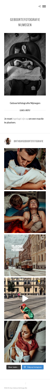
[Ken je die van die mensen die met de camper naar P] (25, 255)
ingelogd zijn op (20, 118)
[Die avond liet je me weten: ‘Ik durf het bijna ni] (25, 212)
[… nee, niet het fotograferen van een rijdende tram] (25, 298)
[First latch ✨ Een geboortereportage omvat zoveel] (25, 341)
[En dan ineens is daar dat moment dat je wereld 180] (25, 169)
